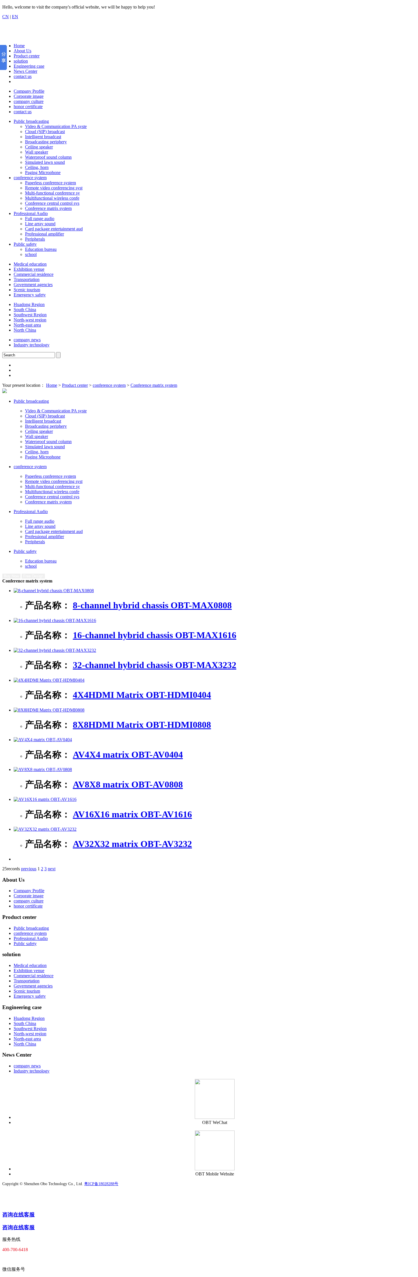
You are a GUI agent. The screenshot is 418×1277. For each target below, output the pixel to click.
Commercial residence (33, 274)
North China (25, 330)
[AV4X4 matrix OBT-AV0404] (43, 739)
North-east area (27, 325)
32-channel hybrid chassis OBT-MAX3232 (154, 665)
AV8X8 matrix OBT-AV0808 (128, 784)
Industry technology (31, 344)
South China (25, 309)
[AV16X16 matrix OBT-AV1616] (45, 799)
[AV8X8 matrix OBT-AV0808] (43, 769)
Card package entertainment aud (54, 228)
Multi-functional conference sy (52, 193)
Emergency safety (30, 294)
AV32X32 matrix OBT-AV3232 (132, 844)
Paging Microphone (43, 172)
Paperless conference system (50, 182)
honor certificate (28, 106)
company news (27, 339)
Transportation (27, 279)
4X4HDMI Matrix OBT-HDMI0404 (142, 695)
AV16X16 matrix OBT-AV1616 (132, 814)
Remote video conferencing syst (53, 187)
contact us (23, 76)
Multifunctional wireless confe (52, 198)
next (51, 868)
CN (5, 16)
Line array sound (40, 223)
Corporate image (29, 96)
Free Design (33, 576)
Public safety (25, 244)
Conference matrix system (48, 208)
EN (15, 16)
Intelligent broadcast (43, 136)
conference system (30, 177)
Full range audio (39, 218)
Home (19, 45)
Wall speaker (36, 152)
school (31, 254)
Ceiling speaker (39, 146)
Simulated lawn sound (45, 162)
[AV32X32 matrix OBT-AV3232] (45, 829)
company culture (29, 101)
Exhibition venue (29, 269)
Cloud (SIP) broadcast (45, 131)
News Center (25, 71)
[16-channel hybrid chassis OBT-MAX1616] (55, 620)
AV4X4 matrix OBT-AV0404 (128, 754)
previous (28, 868)
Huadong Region (29, 304)
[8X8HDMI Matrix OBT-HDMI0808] (49, 710)
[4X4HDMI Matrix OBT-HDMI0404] (49, 680)
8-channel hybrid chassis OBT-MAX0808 (152, 605)
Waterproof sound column (48, 157)
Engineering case (29, 66)
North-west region (30, 319)
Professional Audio (31, 213)
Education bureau (41, 249)
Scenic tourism (27, 289)
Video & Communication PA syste (56, 126)
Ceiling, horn (37, 167)
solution (21, 61)
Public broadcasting (31, 121)
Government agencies (33, 284)
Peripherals (35, 239)
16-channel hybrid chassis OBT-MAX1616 (154, 635)
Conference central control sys (52, 203)
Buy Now (11, 576)
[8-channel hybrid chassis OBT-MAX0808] (54, 590)
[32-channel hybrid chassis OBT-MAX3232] (55, 650)
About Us (22, 50)
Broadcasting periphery (46, 141)
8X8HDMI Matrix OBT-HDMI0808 (142, 725)
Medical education (30, 264)
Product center (27, 55)
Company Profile (29, 91)
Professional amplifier (44, 234)
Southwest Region (30, 314)
